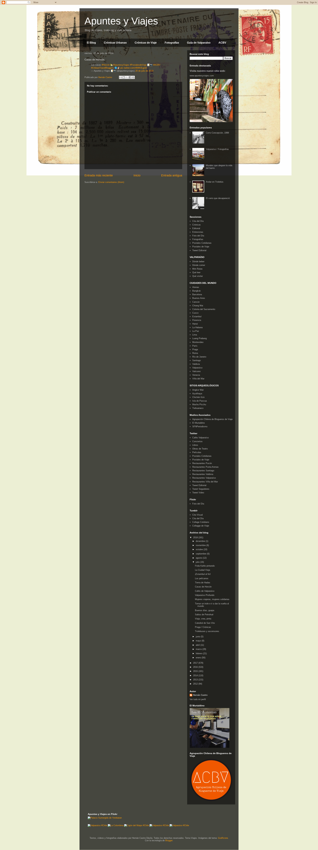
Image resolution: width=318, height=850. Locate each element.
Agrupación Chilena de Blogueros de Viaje (212, 419)
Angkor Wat (198, 390)
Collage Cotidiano (200, 522)
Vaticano (196, 371)
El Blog (91, 42)
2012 (195, 684)
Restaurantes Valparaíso (204, 478)
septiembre (201, 553)
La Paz (195, 331)
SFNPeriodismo (199, 426)
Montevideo (197, 342)
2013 (195, 679)
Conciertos (197, 441)
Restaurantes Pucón (202, 463)
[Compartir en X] (127, 77)
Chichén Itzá (198, 397)
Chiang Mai (197, 305)
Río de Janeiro (199, 357)
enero (199, 657)
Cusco (195, 313)
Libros (195, 445)
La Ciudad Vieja (202, 570)
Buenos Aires (198, 298)
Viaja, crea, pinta (203, 618)
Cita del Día (198, 221)
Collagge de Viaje (200, 525)
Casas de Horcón (203, 586)
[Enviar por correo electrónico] (120, 77)
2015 (195, 671)
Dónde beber (198, 261)
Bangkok (196, 291)
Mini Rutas (197, 269)
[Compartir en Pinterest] (133, 77)
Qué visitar (197, 276)
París (194, 346)
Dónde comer (198, 265)
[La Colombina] (116, 825)
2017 (195, 663)
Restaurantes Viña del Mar (205, 481)
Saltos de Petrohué (204, 614)
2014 (195, 675)
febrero (199, 653)
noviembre (201, 545)
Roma (195, 353)
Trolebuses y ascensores (207, 631)
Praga (195, 349)
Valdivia (196, 364)
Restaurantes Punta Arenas (205, 467)
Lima (194, 334)
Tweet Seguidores (200, 489)
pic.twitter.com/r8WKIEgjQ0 (133, 68)
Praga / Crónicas (203, 627)
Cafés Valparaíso (200, 437)
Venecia (196, 375)
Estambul (196, 316)
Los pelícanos (201, 578)
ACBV (222, 42)
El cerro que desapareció (218, 198)
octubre (200, 549)
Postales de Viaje (200, 246)
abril (198, 645)
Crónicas (196, 224)
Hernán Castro (200, 695)
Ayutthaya (197, 393)
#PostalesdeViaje (138, 65)
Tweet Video (198, 492)
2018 (195, 537)
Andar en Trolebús (214, 182)
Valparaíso (197, 367)
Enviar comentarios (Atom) (111, 182)
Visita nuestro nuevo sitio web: (207, 70)
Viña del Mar (198, 378)
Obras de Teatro (200, 448)
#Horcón (106, 65)
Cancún (196, 302)
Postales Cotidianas (202, 243)
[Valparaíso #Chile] (97, 825)
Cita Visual (197, 515)
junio (198, 636)
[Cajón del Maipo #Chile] (136, 825)
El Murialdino (198, 423)
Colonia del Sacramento (203, 309)
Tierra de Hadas (202, 582)
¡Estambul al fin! (203, 574)
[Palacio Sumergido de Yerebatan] (105, 818)
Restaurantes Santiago (203, 470)
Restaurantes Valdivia (202, 474)
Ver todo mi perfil (198, 699)
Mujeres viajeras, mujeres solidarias (212, 599)
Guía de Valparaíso (199, 42)
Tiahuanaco (197, 408)
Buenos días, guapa (204, 610)
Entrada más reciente (98, 175)
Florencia (196, 320)
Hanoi (195, 324)
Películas (196, 452)
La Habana (197, 327)
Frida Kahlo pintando (205, 566)
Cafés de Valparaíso (204, 591)
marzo (199, 649)
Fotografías (172, 42)
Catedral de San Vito (205, 623)
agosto (199, 558)
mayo (199, 640)
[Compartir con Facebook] (130, 77)
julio (198, 562)
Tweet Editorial (199, 250)
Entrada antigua (171, 175)
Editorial (196, 228)
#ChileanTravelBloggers (102, 68)
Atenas (195, 287)
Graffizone (223, 838)
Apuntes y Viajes (121, 21)
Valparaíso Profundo (204, 595)
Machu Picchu (199, 404)
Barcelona (197, 294)
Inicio (136, 175)
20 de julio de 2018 (144, 71)
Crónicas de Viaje (146, 42)
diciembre (201, 541)
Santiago (196, 360)
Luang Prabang (199, 338)
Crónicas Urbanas (115, 42)
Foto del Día (198, 235)
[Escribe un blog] (123, 77)
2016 (195, 667)
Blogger (168, 840)
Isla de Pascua (199, 401)
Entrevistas (197, 232)
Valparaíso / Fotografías (217, 149)
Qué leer (196, 272)
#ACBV (156, 65)
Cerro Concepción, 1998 (217, 133)
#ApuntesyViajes (121, 65)
